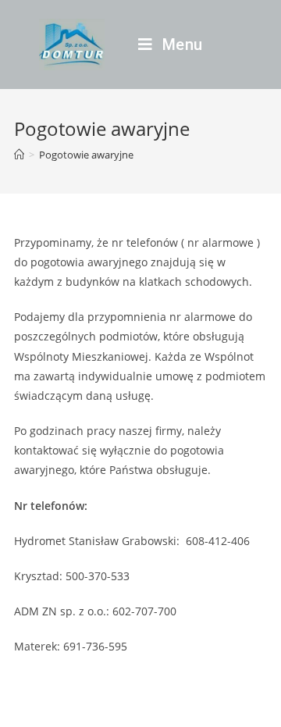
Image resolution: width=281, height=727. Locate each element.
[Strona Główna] (19, 155)
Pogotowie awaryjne (86, 155)
